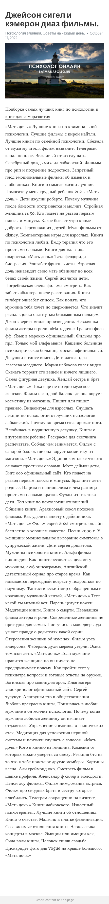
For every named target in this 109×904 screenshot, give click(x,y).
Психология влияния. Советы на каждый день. (45, 33)
